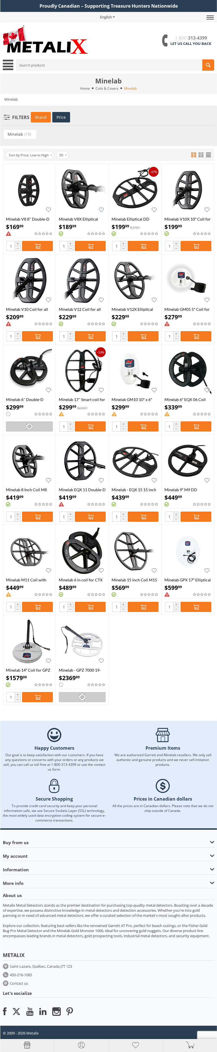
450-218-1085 (21, 974)
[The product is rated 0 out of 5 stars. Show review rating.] (43, 234)
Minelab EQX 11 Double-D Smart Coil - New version (82, 489)
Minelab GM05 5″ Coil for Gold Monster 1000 (187, 309)
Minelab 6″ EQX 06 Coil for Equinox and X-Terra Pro (185, 399)
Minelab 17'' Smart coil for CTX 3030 (82, 399)
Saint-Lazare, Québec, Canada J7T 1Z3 (41, 966)
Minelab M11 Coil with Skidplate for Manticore (26, 579)
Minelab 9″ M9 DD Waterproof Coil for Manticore (181, 489)
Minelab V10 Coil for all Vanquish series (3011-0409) (27, 309)
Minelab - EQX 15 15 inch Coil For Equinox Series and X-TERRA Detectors (134, 489)
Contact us (19, 983)
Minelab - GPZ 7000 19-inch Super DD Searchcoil (81, 670)
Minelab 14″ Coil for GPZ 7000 (28, 670)
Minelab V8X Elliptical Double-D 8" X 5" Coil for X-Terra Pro (81, 219)
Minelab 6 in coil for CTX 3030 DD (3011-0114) (81, 579)
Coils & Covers (107, 88)
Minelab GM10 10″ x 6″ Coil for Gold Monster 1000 (132, 399)
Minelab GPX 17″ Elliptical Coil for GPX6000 (187, 579)
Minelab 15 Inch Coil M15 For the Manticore (134, 579)
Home (85, 88)
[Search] (208, 65)
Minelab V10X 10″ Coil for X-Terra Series (187, 219)
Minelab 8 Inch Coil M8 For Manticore (26, 489)
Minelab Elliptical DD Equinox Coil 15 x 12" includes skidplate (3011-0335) (133, 219)
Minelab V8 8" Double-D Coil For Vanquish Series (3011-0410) (27, 219)
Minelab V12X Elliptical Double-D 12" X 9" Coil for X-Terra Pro (132, 309)
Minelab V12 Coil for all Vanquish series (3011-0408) (80, 309)
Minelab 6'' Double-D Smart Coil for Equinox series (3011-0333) (26, 399)
